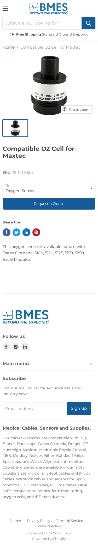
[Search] (88, 23)
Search (15, 520)
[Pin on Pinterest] (36, 232)
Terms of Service (69, 520)
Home (9, 47)
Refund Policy (49, 526)
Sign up (79, 408)
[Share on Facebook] (6, 232)
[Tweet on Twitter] (16, 232)
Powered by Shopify (49, 539)
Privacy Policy (38, 520)
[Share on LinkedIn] (26, 232)
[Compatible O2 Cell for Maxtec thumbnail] (15, 128)
